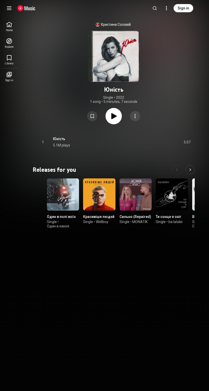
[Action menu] (135, 116)
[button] (92, 116)
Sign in (183, 8)
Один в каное (58, 226)
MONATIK (140, 222)
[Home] (26, 8)
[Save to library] (92, 116)
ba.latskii (175, 222)
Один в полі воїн (61, 217)
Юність (59, 139)
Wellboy (102, 222)
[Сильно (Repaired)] (136, 194)
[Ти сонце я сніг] (172, 194)
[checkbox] (187, 142)
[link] (9, 26)
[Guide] (9, 8)
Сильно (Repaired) (135, 217)
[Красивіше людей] (99, 194)
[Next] (190, 169)
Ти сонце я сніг (168, 217)
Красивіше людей (98, 217)
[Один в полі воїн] (63, 194)
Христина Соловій (116, 24)
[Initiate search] (155, 8)
